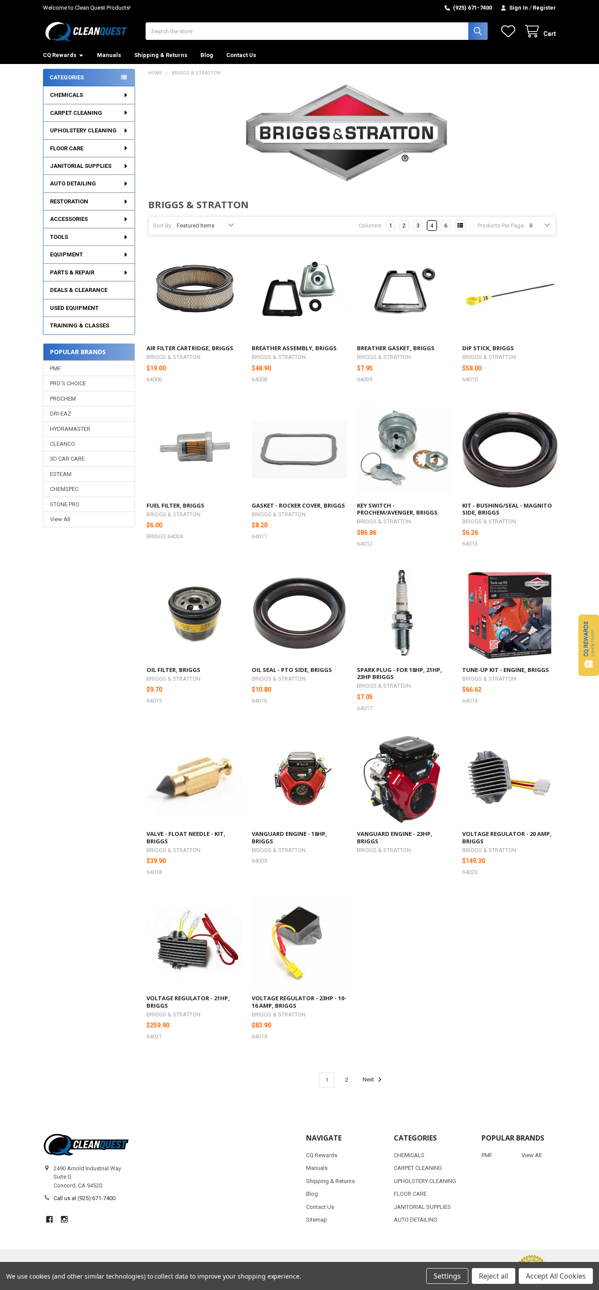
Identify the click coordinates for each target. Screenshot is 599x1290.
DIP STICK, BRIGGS (488, 348)
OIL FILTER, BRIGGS (173, 670)
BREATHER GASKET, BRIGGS (396, 348)
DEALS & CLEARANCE (78, 290)
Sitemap (316, 1219)
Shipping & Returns (160, 55)
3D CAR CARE (67, 458)
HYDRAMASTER (70, 429)
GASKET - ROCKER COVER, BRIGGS (298, 505)
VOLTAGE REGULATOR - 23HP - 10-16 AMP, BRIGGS (299, 1001)
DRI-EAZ (60, 413)
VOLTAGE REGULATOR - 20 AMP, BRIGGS (507, 837)
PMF (55, 368)
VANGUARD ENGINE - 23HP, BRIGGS (394, 837)
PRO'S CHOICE (68, 383)
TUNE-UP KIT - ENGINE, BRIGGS (505, 670)
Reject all (493, 1276)
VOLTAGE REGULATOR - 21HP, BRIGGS (188, 1001)
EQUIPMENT (66, 254)
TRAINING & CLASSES (79, 325)
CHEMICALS (66, 95)
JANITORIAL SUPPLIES (80, 166)
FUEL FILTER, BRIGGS (175, 505)
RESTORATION (69, 201)
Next (369, 1080)
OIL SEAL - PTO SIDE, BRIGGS (292, 670)
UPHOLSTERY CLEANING (83, 130)
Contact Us (241, 55)
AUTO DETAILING (73, 183)
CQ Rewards (59, 55)
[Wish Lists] (510, 31)
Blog (206, 55)
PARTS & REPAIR (72, 272)
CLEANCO (62, 444)
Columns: (370, 225)
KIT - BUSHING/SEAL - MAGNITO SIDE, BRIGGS (507, 508)
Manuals (109, 55)
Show (588, 644)
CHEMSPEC (64, 489)
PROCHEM (63, 398)
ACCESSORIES (69, 219)
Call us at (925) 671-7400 (84, 1198)
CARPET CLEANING (76, 113)
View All (60, 519)
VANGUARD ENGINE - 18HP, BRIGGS (289, 837)
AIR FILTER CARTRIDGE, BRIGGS (189, 348)
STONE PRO (64, 504)
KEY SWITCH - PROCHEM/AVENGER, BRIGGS (397, 508)
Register (544, 7)
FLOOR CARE (66, 148)
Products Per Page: (501, 225)
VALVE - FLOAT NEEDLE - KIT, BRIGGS (185, 837)
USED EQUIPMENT (74, 308)
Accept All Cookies (556, 1276)
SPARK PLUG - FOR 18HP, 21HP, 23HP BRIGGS (399, 673)
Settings (447, 1276)
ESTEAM (60, 474)
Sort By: (162, 225)
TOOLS (59, 237)
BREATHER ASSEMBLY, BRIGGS (294, 348)
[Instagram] (64, 1219)
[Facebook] (49, 1219)
